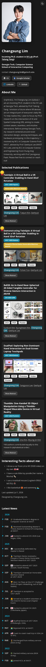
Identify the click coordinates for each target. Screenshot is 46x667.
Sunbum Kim (9, 327)
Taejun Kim (25, 212)
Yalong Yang (8, 59)
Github (24, 84)
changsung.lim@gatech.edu (21, 72)
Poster (32, 265)
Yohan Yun (25, 270)
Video (33, 207)
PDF (14, 207)
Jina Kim (23, 440)
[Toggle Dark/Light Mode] (42, 3)
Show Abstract (10, 221)
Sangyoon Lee (26, 385)
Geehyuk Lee (36, 270)
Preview (23, 207)
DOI (7, 207)
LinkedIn (10, 84)
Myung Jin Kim (34, 440)
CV (7, 78)
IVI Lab (29, 56)
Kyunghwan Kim (23, 327)
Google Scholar (23, 78)
